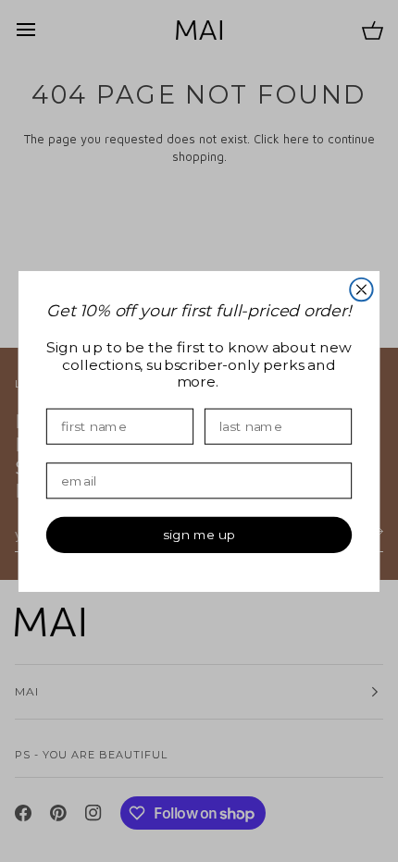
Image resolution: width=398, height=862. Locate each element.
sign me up (198, 534)
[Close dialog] (361, 288)
